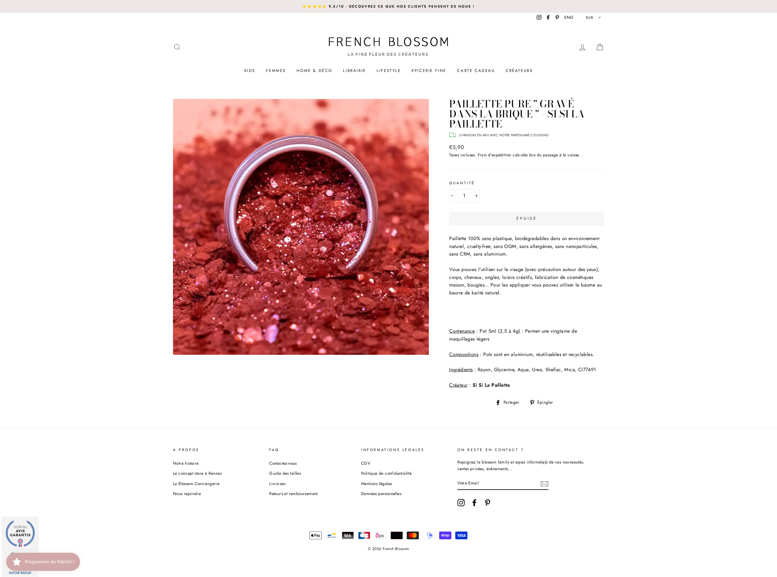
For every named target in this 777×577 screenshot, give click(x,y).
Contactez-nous (283, 463)
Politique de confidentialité (386, 473)
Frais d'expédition (494, 155)
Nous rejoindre (187, 493)
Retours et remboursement (293, 493)
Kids (249, 70)
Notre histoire (186, 463)
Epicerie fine (429, 70)
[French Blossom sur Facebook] (474, 502)
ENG (568, 17)
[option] (388, 6)
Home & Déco (314, 70)
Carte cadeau (476, 70)
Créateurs (519, 70)
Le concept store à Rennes (197, 473)
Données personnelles (381, 493)
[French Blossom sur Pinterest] (487, 502)
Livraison (277, 483)
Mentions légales (376, 483)
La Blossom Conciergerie (196, 483)
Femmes (276, 70)
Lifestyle (389, 70)
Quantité (462, 183)
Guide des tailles (285, 473)
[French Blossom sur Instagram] (461, 502)
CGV (365, 463)
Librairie (354, 70)
